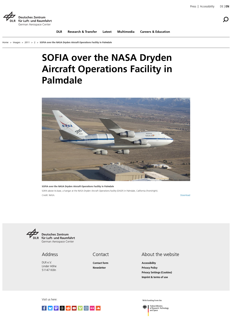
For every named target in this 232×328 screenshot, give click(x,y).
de (221, 6)
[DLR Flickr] (92, 309)
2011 (27, 42)
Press (193, 6)
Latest (107, 31)
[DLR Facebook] (44, 309)
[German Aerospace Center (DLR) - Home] (28, 18)
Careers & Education (155, 31)
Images (16, 42)
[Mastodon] (56, 309)
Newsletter (99, 267)
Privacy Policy (150, 267)
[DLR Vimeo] (80, 309)
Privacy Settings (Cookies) (157, 272)
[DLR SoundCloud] (98, 309)
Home (5, 42)
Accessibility (207, 6)
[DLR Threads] (62, 309)
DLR (59, 31)
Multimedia (125, 31)
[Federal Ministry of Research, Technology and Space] (160, 319)
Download (185, 195)
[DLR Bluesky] (50, 309)
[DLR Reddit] (68, 309)
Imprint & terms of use (155, 277)
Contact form (100, 263)
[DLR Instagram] (86, 309)
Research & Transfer (82, 31)
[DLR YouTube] (74, 309)
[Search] (226, 19)
